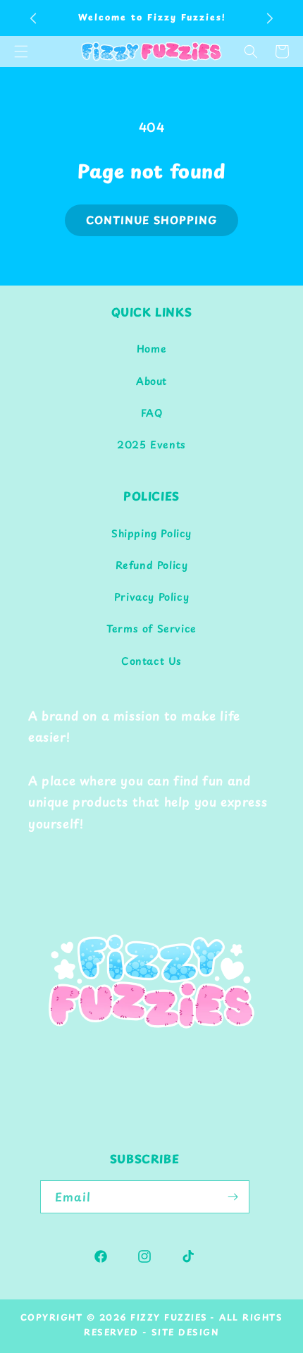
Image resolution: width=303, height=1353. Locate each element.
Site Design (186, 1332)
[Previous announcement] (33, 18)
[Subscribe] (233, 1196)
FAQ (152, 412)
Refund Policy (152, 565)
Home (151, 348)
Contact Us (151, 661)
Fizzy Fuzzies (169, 1317)
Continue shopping (151, 220)
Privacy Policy (151, 596)
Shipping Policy (151, 533)
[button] (250, 51)
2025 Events (151, 444)
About (151, 381)
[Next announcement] (269, 18)
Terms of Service (151, 628)
